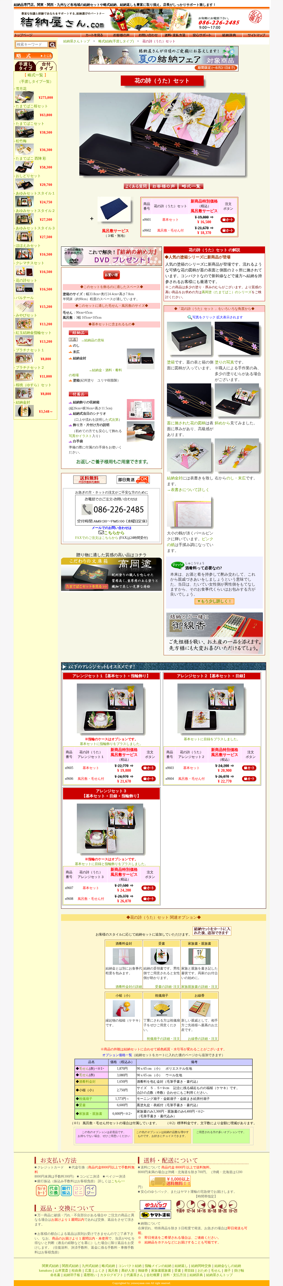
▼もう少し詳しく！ (214, 601)
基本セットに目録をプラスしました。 (212, 739)
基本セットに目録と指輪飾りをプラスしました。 (111, 864)
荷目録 (189, 1270)
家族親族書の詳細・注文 (199, 987)
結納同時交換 (201, 1266)
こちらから (114, 533)
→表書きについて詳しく (188, 490)
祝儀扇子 (85, 1099)
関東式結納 (50, 1266)
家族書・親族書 (90, 1114)
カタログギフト (111, 1275)
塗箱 (171, 362)
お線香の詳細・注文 (203, 1039)
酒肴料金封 (87, 1082)
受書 (82, 1105)
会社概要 (153, 1275)
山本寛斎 (61, 1270)
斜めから (222, 423)
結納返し (181, 1266)
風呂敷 (113, 1270)
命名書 (55, 1275)
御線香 (143, 1270)
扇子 (227, 1270)
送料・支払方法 (174, 1275)
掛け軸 (239, 1270)
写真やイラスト (80, 436)
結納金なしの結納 (227, 1266)
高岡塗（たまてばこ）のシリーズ (226, 292)
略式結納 (108, 1266)
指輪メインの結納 (158, 1266)
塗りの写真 (224, 362)
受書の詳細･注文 (167, 987)
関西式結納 (70, 1266)
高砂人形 (128, 1270)
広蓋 (88, 1270)
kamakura (45, 1270)
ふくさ (100, 1270)
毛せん (84, 1069)
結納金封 (174, 478)
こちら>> (118, 1181)
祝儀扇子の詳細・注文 (163, 1039)
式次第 (114, 420)
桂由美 (77, 1270)
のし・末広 (236, 478)
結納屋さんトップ (78, 41)
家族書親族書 (161, 1270)
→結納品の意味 (92, 340)
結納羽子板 (72, 1275)
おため (203, 1270)
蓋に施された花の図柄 (186, 423)
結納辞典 (196, 1275)
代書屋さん (135, 1275)
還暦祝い (90, 1275)
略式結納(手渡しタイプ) (117, 41)
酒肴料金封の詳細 (129, 987)
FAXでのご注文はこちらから (96, 538)
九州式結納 (90, 1266)
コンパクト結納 (130, 1266)
